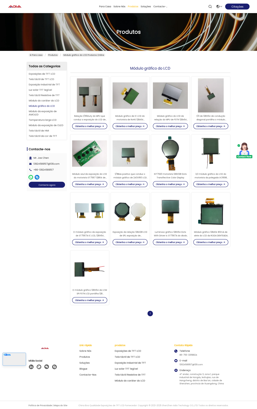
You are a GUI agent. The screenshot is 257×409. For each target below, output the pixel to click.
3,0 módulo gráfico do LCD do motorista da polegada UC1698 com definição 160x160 (211, 178)
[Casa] (45, 352)
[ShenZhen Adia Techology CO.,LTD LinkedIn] (31, 367)
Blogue (83, 368)
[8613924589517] (39, 367)
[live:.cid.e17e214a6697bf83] (37, 177)
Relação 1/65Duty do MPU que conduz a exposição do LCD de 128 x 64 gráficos (90, 120)
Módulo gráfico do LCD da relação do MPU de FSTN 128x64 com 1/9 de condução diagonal (170, 120)
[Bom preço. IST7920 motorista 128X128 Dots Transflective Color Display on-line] (170, 153)
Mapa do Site (60, 405)
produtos (133, 6)
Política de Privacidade (40, 405)
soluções (146, 6)
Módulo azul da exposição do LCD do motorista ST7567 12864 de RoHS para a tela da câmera (89, 178)
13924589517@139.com (46, 164)
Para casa (105, 6)
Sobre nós (119, 6)
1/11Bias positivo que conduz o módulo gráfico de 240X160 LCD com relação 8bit (130, 178)
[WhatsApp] (30, 177)
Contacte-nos (160, 6)
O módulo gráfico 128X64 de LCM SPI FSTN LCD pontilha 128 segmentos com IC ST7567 (89, 294)
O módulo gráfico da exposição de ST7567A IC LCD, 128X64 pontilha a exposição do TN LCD (89, 236)
